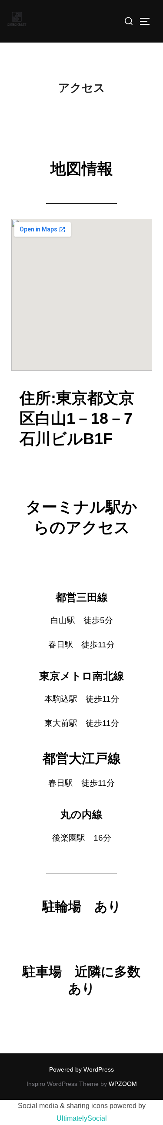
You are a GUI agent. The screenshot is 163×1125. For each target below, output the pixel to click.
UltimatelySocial (82, 1118)
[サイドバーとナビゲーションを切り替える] (147, 21)
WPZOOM (123, 1083)
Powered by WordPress (81, 1069)
